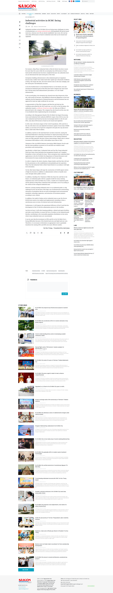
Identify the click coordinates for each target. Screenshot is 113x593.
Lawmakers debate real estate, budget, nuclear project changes (83, 75)
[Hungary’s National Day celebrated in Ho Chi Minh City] (26, 430)
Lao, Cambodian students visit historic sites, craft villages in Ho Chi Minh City (84, 188)
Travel (87, 13)
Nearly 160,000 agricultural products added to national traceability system (83, 110)
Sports (58, 13)
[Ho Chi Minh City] (19, 47)
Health (48, 13)
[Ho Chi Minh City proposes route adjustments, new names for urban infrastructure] (26, 509)
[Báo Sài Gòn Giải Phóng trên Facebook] (69, 1)
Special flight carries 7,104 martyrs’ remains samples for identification (49, 347)
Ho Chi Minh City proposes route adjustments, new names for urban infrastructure (51, 505)
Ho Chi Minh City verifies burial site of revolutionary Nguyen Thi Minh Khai (51, 466)
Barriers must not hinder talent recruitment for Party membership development (52, 544)
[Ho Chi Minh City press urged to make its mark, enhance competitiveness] (26, 378)
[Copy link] (19, 40)
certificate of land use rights (44, 108)
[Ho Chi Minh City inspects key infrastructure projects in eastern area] (26, 312)
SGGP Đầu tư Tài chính (51, 1)
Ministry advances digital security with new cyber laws (84, 228)
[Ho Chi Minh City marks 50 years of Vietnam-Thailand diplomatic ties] (26, 364)
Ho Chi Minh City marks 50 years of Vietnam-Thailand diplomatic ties (51, 361)
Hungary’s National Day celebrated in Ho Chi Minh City (49, 426)
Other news (22, 305)
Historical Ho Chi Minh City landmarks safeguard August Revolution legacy (84, 41)
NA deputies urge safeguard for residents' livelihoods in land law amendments (83, 85)
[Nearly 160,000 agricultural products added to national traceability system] (84, 102)
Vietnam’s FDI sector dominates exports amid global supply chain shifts (83, 126)
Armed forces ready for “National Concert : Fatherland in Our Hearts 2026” (78, 203)
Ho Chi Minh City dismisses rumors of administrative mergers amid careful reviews (52, 413)
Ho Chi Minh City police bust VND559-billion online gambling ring (84, 245)
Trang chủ (19, 13)
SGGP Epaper (64, 1)
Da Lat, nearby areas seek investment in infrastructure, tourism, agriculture (83, 121)
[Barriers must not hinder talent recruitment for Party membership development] (26, 548)
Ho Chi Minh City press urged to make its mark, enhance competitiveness (49, 374)
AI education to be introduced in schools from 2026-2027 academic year (83, 159)
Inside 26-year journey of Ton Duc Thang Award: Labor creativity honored (51, 518)
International (38, 13)
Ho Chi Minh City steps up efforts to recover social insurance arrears (83, 50)
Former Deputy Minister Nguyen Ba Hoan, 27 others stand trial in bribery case (84, 254)
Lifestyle (83, 13)
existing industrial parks (44, 31)
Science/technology (75, 13)
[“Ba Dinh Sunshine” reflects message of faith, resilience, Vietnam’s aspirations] (90, 211)
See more (25, 570)
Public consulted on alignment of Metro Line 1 (85, 46)
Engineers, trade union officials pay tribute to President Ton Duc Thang (51, 531)
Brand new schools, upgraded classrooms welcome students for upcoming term (84, 36)
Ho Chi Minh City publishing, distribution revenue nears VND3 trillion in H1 (78, 218)
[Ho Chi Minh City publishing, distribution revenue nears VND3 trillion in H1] (79, 211)
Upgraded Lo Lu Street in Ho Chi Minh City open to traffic (49, 386)
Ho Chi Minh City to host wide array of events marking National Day (52, 439)
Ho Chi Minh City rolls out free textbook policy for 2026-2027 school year (84, 155)
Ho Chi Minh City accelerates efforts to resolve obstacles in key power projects (51, 321)
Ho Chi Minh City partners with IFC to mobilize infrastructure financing (84, 55)
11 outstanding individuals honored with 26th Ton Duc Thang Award (50, 479)
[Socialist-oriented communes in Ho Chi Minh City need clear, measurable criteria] (26, 496)
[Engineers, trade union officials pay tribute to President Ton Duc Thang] (26, 535)
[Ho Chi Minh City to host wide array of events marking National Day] (26, 443)
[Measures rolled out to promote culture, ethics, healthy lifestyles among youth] (90, 196)
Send (65, 293)
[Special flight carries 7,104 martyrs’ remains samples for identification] (26, 351)
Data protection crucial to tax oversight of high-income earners (83, 250)
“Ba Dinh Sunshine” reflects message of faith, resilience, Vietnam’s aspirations (89, 218)
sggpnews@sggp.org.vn (23, 588)
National (24, 13)
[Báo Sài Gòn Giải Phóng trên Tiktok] (73, 1)
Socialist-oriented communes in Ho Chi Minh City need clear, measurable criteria (50, 492)
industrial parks (61, 270)
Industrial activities (36, 270)
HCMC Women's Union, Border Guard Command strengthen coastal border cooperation (82, 81)
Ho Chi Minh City (30, 13)
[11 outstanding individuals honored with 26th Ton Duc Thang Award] (26, 483)
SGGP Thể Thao (42, 1)
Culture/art (64, 13)
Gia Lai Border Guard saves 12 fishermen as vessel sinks (84, 90)
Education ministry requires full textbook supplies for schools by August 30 (84, 142)
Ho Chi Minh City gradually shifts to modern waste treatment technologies (50, 452)
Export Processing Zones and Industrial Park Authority (57, 273)
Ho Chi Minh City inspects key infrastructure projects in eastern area (51, 308)
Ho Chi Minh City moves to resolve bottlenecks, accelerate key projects (51, 557)
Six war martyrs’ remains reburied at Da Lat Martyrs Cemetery (84, 62)
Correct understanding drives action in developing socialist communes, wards (50, 334)
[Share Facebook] (19, 25)
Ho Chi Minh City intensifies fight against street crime (83, 241)
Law (69, 13)
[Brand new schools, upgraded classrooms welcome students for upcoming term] (84, 27)
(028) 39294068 (22, 587)
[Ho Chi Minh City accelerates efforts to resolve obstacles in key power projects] (26, 325)
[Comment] (19, 43)
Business (44, 13)
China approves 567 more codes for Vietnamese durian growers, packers (82, 134)
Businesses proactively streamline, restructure (82, 130)
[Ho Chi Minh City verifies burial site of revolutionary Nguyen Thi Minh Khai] (26, 469)
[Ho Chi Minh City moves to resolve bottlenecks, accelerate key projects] (26, 561)
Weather (92, 13)
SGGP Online (34, 1)
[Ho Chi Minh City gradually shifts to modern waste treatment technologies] (26, 456)
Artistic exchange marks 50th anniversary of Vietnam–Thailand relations (51, 400)
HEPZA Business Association (38, 273)
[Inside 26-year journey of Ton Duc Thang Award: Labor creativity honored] (26, 522)
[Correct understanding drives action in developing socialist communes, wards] (26, 338)
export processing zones (51, 270)
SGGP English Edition (27, 7)
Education (53, 13)
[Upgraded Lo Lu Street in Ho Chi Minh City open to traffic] (26, 391)
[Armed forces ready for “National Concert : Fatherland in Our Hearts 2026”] (79, 196)
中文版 (58, 1)
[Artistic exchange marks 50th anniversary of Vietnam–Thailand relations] (26, 404)
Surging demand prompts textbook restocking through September (82, 163)
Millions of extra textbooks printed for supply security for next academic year (84, 168)
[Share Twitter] (19, 29)
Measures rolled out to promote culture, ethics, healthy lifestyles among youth (89, 203)
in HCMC (43, 270)
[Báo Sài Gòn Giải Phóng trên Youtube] (71, 1)
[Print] (19, 36)
